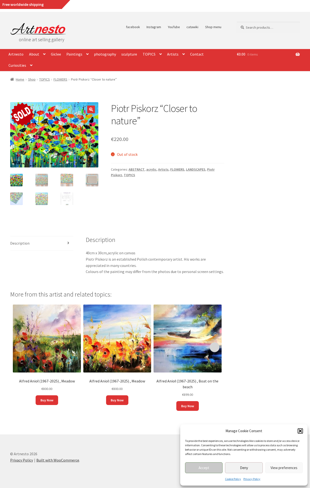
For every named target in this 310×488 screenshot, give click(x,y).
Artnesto (15, 54)
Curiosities (17, 65)
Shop (32, 79)
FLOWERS (60, 79)
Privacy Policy (251, 479)
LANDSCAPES (195, 169)
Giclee (56, 54)
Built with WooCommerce (57, 460)
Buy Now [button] (46, 400)
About (34, 54)
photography (105, 54)
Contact (197, 54)
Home (20, 79)
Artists (172, 54)
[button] (300, 431)
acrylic (151, 169)
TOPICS (149, 54)
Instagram (154, 27)
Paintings (74, 54)
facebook (133, 27)
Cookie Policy (233, 479)
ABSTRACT (137, 169)
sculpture (129, 54)
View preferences (284, 467)
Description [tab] (20, 243)
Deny (244, 467)
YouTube (174, 27)
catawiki (192, 27)
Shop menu (213, 27)
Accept (204, 467)
